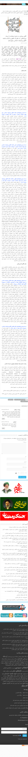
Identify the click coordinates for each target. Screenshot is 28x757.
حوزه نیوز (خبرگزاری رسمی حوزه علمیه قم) (19, 705)
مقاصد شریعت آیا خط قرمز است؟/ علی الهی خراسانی (16, 533)
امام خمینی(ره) (10, 665)
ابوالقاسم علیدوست (19, 663)
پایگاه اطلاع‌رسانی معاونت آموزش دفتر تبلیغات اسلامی (17, 708)
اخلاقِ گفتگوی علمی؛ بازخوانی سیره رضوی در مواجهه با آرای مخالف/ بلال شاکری (15, 530)
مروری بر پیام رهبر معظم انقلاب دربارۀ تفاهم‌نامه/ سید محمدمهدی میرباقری (16, 591)
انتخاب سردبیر (21, 667)
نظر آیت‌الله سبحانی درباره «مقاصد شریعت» (18, 527)
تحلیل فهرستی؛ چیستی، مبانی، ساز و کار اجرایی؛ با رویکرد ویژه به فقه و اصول (14, 576)
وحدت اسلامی (6, 681)
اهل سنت (13, 668)
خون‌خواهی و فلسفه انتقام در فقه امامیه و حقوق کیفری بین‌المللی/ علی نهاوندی (15, 570)
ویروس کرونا (20, 683)
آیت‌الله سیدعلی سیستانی (12, 659)
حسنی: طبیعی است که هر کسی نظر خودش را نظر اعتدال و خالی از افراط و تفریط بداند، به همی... (15, 629)
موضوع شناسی (19, 681)
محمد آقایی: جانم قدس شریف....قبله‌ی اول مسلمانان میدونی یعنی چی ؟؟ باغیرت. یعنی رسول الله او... (15, 648)
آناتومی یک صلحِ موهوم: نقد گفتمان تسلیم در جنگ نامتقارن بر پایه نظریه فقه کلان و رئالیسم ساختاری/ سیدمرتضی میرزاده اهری (14, 555)
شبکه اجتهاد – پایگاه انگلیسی (22, 692)
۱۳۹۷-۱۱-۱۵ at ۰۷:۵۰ (5, 422)
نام (25, 456)
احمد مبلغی (11, 663)
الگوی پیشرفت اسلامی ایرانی (20, 399)
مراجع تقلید (3, 679)
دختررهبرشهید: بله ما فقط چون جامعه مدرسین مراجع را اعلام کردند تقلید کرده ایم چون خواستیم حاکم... (15, 641)
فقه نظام (23, 679)
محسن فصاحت (18, 679)
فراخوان (10, 678)
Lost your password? (22, 739)
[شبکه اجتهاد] (14, 4)
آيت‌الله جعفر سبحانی (23, 656)
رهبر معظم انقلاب (11, 676)
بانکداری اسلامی (7, 668)
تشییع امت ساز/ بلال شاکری (21, 597)
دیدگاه (24, 442)
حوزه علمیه (19, 674)
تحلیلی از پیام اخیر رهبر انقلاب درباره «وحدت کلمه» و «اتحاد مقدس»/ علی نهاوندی (14, 550)
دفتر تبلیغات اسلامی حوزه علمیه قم (20, 700)
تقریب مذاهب (9, 671)
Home (25, 11)
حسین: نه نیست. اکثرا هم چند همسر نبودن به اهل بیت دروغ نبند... (15, 637)
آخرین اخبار (21, 11)
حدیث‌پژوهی (25, 674)
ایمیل (25, 462)
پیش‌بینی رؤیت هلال (13, 683)
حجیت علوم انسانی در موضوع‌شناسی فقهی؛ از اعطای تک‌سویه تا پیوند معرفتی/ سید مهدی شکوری (14, 538)
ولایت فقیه (25, 683)
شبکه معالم (25, 698)
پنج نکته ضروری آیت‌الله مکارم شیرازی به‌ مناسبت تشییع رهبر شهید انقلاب (14, 588)
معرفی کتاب (25, 681)
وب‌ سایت (24, 467)
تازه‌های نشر (16, 670)
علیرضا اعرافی (15, 678)
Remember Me (16, 735)
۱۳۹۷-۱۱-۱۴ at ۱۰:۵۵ (5, 409)
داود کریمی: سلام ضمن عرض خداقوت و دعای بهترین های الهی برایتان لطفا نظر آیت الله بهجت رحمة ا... (15, 645)
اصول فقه (23, 665)
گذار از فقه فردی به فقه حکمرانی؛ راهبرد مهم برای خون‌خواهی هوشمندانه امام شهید (14, 584)
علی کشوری (11, 399)
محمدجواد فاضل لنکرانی (10, 679)
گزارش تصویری (6, 683)
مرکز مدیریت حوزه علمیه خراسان (21, 703)
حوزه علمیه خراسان (10, 673)
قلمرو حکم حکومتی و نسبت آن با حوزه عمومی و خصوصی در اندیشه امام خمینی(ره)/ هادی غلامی (14, 580)
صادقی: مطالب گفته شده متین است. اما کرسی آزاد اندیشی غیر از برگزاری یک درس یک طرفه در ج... (15, 633)
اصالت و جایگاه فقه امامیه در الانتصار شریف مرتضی (16, 600)
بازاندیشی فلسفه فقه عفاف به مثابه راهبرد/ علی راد (16, 573)
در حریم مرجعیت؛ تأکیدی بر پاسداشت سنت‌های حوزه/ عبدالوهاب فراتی (16, 564)
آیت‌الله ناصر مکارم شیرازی (16, 661)
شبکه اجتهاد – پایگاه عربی (22, 695)
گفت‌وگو (25, 685)
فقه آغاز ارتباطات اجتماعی (22, 595)
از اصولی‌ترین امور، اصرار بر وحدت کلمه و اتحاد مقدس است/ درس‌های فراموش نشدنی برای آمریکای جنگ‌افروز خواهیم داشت (14, 560)
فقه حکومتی (5, 678)
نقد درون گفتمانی (24, 401)
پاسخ (3, 418)
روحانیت (4, 676)
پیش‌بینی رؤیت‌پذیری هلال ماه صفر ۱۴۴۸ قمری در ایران (15, 567)
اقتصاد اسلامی (17, 665)
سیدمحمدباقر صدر (23, 678)
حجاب (4, 671)
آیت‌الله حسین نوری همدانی (13, 656)
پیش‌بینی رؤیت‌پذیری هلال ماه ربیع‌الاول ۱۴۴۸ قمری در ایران (14, 536)
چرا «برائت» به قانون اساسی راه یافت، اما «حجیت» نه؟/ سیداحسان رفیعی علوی (15, 542)
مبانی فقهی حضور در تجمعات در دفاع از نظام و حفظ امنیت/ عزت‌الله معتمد (15, 546)
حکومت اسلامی (19, 676)
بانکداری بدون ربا (25, 671)
